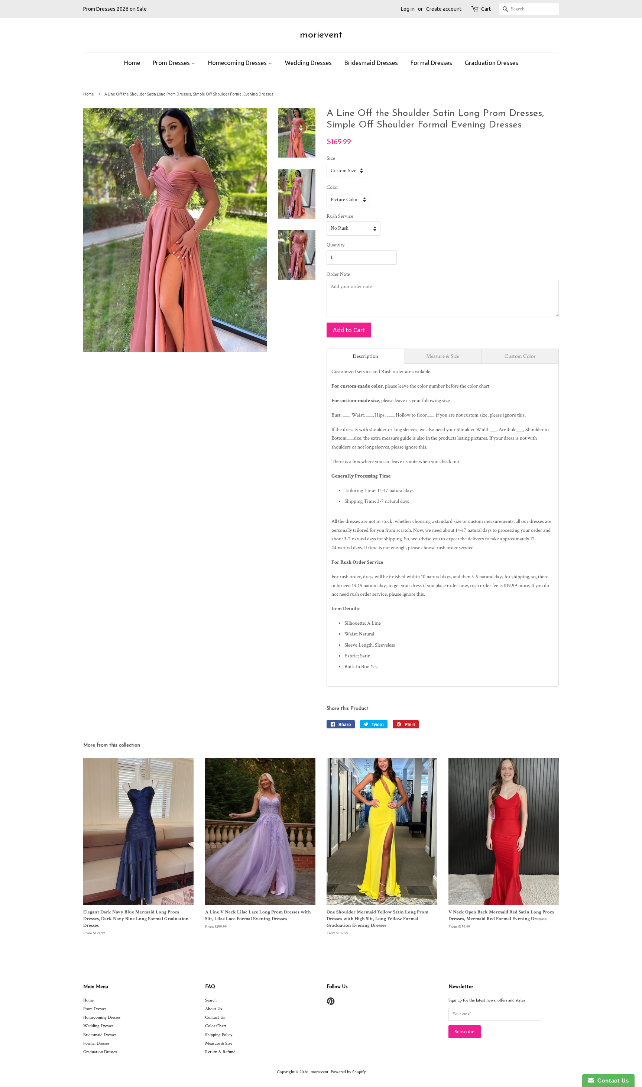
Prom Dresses (172, 62)
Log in (408, 9)
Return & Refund (220, 1052)
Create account (443, 9)
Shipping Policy (218, 1035)
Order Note (338, 274)
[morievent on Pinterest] (331, 1003)
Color (332, 187)
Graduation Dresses (491, 62)
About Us (213, 1009)
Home (132, 62)
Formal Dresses (431, 62)
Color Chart (215, 1026)
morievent (321, 35)
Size (331, 158)
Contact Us (215, 1017)
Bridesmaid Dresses (371, 62)
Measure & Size (218, 1043)
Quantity (335, 245)
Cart (486, 9)
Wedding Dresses (308, 62)
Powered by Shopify (348, 1072)
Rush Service (340, 216)
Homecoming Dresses (238, 62)
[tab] (365, 356)
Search (211, 1000)
